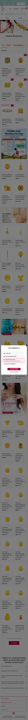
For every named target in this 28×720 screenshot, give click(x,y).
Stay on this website (14, 371)
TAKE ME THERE (14, 369)
